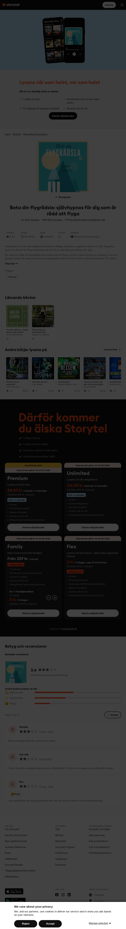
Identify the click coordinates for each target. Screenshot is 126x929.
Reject (25, 923)
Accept (50, 923)
